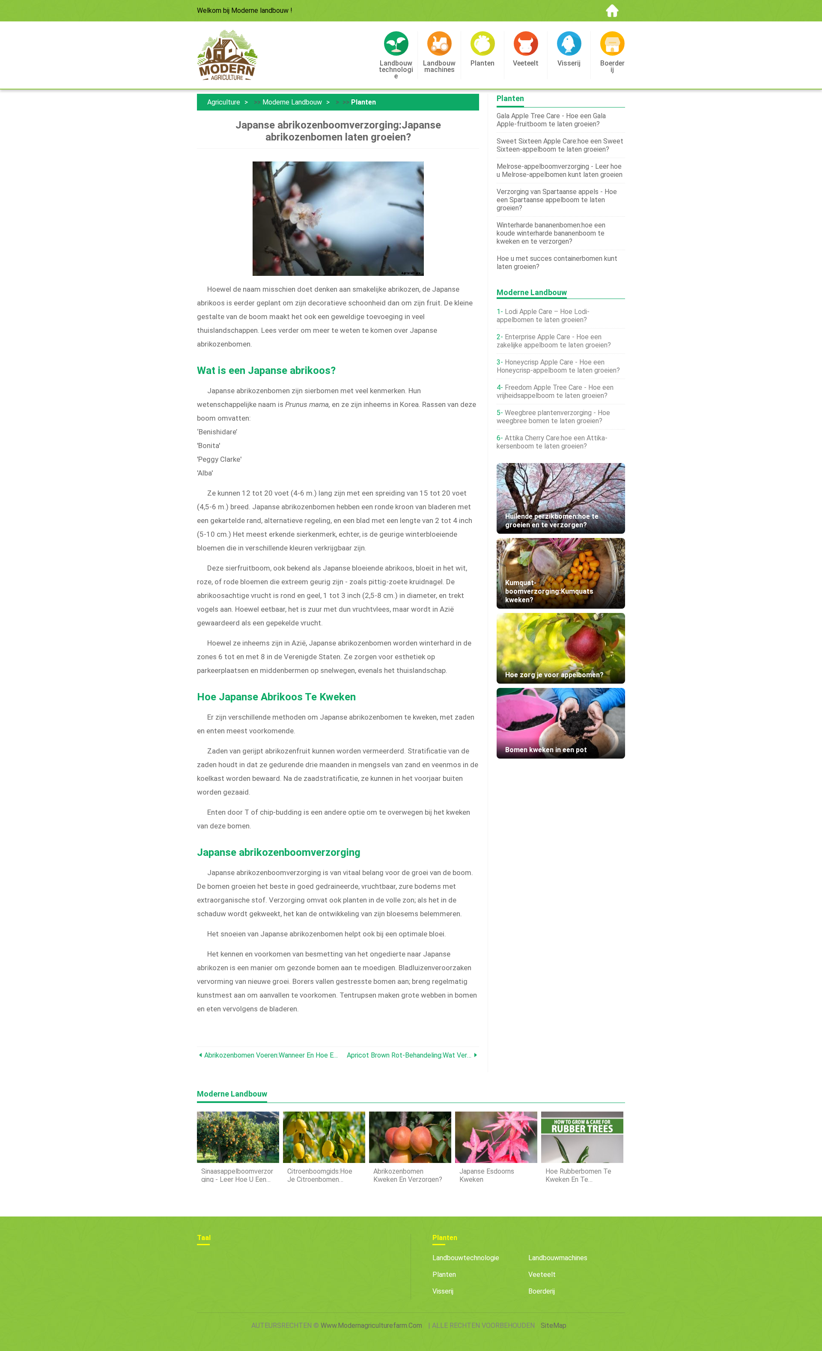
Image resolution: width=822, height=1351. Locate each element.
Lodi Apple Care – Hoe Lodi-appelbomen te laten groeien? (543, 316)
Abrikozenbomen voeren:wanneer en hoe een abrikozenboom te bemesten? (271, 1055)
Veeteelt (542, 1274)
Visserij (442, 1291)
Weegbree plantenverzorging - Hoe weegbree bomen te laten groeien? (553, 417)
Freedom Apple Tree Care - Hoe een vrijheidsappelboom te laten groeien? (555, 391)
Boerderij (541, 1291)
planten (363, 102)
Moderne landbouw (292, 102)
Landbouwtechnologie (465, 1258)
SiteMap (553, 1325)
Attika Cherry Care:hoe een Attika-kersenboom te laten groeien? (552, 442)
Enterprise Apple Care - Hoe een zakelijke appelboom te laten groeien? (554, 341)
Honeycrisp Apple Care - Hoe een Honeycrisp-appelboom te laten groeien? (558, 366)
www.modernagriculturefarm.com (371, 1325)
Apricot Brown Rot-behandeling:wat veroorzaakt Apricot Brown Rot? (409, 1055)
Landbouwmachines (557, 1258)
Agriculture (223, 102)
